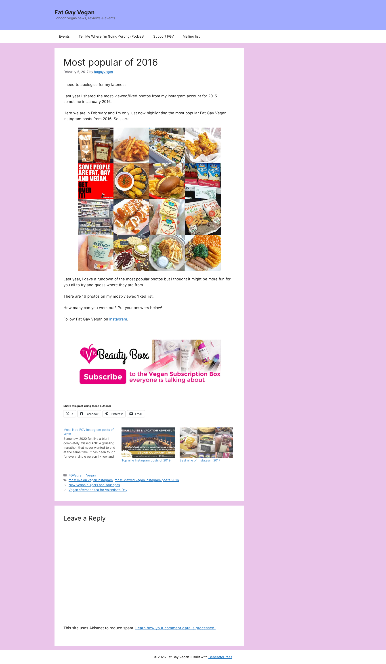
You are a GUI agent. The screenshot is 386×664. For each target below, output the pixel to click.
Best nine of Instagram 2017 (200, 460)
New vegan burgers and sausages (94, 485)
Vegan (91, 475)
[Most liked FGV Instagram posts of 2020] (92, 443)
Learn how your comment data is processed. (175, 628)
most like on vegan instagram (91, 480)
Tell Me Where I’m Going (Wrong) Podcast (111, 36)
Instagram (118, 319)
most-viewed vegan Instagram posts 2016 (147, 480)
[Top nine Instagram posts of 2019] (148, 442)
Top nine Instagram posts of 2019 (146, 460)
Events (64, 36)
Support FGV (163, 36)
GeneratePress (220, 657)
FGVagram (76, 475)
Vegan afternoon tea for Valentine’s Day (98, 490)
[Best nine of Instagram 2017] (206, 442)
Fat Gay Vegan (75, 12)
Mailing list (191, 36)
